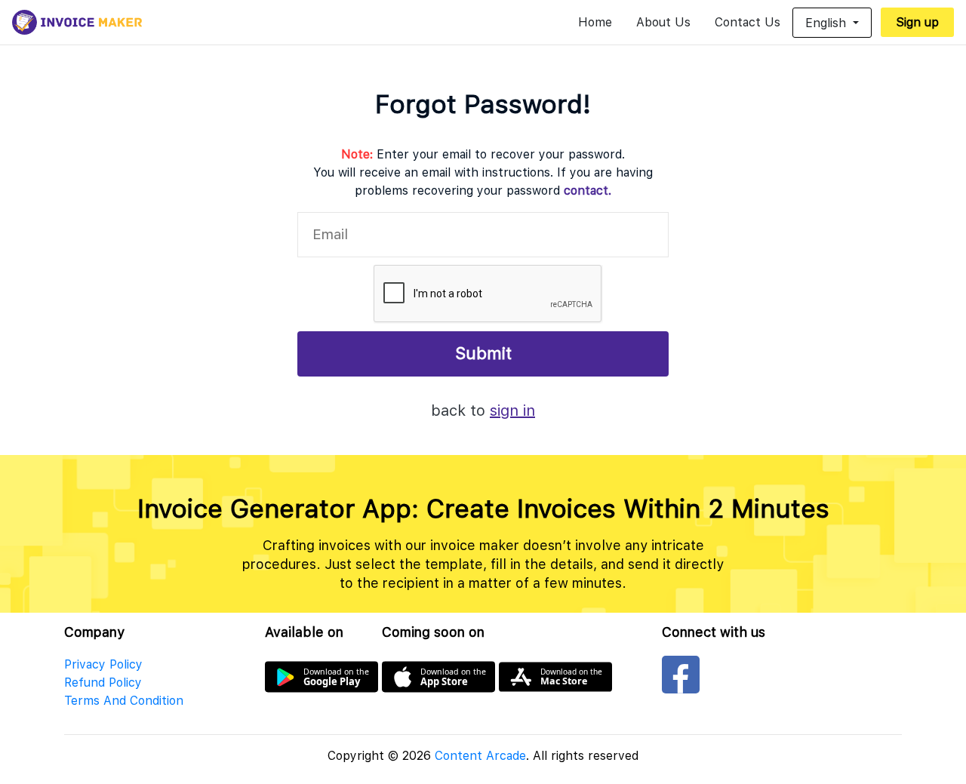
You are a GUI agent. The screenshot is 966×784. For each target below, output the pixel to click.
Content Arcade (480, 756)
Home (595, 22)
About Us (663, 22)
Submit (483, 353)
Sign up (917, 22)
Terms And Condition (123, 700)
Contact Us (747, 22)
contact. (587, 190)
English (827, 23)
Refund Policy (103, 682)
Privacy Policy (103, 664)
